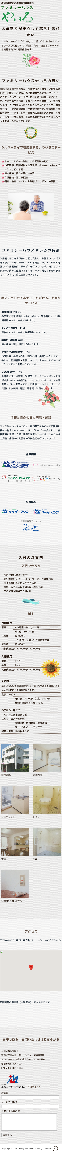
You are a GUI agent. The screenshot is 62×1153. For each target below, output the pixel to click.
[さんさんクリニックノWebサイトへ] (16, 481)
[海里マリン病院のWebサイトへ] (15, 467)
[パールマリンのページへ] (47, 512)
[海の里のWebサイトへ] (31, 530)
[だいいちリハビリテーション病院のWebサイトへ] (47, 465)
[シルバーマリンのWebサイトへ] (15, 512)
